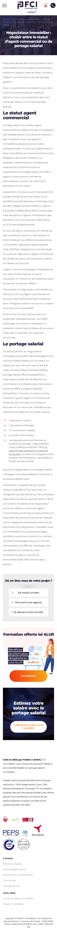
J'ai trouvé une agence (28, 602)
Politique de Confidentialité (18, 875)
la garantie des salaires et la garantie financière (28, 451)
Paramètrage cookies (14, 869)
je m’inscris (28, 676)
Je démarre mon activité (28, 612)
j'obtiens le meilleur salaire (28, 727)
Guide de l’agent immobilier (18, 898)
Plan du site (9, 880)
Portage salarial (11, 886)
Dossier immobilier (19, 19)
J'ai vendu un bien (28, 592)
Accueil (6, 19)
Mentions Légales (12, 864)
